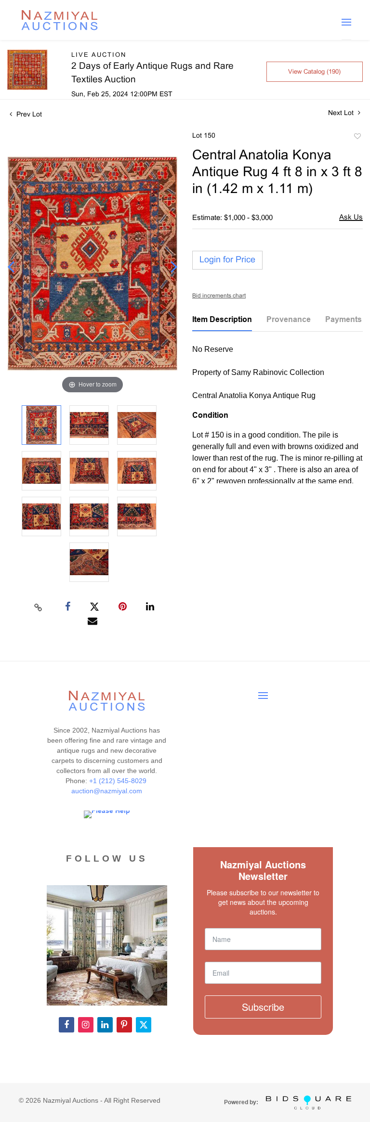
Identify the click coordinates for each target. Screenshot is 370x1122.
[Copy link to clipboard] (38, 607)
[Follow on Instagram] (85, 1024)
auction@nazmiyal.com (106, 791)
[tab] (222, 323)
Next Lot (342, 113)
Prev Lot (28, 115)
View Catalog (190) (314, 72)
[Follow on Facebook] (66, 1024)
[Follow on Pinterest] (124, 1024)
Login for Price (227, 260)
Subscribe (263, 1007)
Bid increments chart (219, 296)
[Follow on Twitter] (143, 1024)
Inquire (351, 218)
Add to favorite (357, 137)
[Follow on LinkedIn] (105, 1024)
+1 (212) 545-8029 (118, 781)
